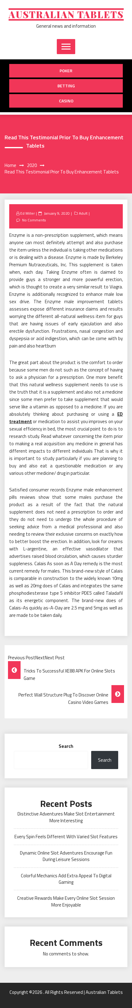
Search (66, 746)
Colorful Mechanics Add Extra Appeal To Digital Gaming (66, 879)
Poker (66, 70)
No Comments (34, 220)
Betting (66, 85)
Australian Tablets (66, 14)
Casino (66, 100)
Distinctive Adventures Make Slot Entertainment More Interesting (66, 817)
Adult (83, 213)
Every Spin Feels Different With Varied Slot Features (66, 836)
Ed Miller (27, 213)
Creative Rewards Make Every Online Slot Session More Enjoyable (66, 901)
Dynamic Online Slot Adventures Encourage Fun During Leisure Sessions (66, 856)
